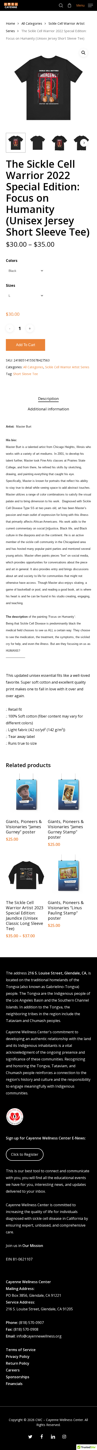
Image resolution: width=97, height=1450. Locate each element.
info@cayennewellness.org (39, 1336)
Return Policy (17, 1363)
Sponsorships (17, 1376)
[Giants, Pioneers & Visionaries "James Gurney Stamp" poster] (68, 794)
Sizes (10, 285)
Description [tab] (48, 398)
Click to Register (24, 1154)
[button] (84, 5)
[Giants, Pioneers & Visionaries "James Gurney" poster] (26, 794)
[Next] (84, 143)
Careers (13, 1370)
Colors (11, 260)
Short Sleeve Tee (25, 374)
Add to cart (25, 345)
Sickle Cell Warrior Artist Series (67, 367)
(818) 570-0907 (31, 1322)
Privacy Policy (18, 1356)
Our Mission (32, 1245)
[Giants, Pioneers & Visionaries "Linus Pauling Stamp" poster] (68, 875)
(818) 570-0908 (26, 1329)
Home (10, 23)
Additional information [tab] (48, 409)
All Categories (31, 23)
